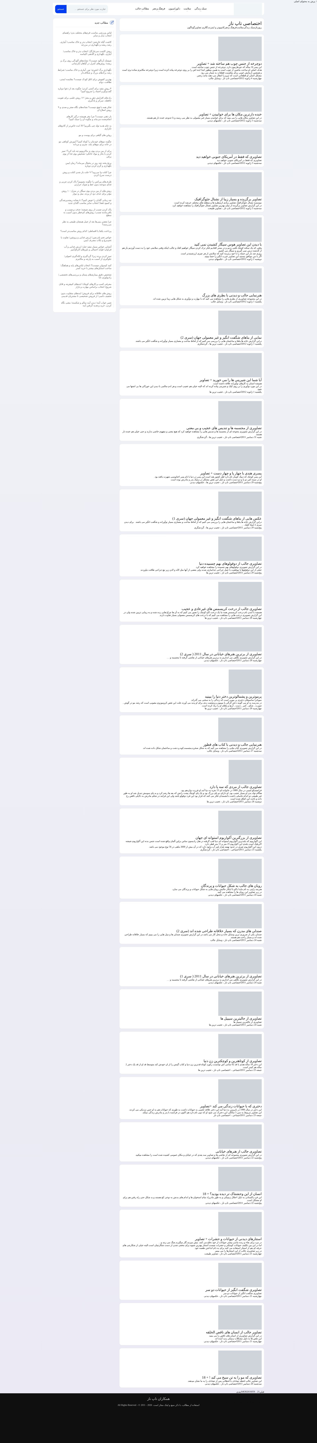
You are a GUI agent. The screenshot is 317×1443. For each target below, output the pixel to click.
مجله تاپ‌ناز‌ (248, 9)
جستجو (60, 9)
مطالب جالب (142, 8)
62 (247, 1391)
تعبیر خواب (232, 1402)
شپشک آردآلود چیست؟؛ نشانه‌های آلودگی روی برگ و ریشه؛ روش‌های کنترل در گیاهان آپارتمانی (86, 62)
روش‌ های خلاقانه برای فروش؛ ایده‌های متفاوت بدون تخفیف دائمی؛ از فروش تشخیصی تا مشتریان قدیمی (86, 294)
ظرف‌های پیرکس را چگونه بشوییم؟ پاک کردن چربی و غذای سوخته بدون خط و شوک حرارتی (85, 183)
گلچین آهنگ (243, 1402)
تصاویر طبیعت (215, 208)
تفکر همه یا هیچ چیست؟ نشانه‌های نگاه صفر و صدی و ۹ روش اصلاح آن (84, 108)
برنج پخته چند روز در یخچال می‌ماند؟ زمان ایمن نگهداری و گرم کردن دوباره (88, 164)
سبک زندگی (200, 8)
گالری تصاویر (201, 27)
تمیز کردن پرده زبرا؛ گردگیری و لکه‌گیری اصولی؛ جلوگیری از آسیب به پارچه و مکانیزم (87, 257)
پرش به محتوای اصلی (304, 1)
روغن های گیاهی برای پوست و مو (95, 135)
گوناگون (191, 27)
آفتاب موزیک (221, 1402)
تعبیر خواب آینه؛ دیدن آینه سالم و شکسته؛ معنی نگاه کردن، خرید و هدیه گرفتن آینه (86, 304)
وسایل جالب (215, 78)
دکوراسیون (174, 8)
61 (249, 1391)
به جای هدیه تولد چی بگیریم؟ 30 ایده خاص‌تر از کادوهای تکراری (84, 127)
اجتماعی (235, 849)
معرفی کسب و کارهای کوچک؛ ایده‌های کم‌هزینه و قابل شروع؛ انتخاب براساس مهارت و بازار (85, 285)
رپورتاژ (258, 27)
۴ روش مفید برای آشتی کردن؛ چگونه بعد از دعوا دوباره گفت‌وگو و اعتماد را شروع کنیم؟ (84, 89)
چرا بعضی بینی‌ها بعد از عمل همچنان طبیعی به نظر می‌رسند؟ (86, 223)
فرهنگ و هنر (158, 8)
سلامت (187, 8)
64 (242, 1391)
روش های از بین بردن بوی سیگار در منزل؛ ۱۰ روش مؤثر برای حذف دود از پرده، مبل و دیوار (86, 192)
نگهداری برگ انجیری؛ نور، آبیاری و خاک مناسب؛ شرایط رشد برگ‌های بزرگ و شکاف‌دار (84, 71)
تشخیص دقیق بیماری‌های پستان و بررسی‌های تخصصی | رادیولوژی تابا (84, 276)
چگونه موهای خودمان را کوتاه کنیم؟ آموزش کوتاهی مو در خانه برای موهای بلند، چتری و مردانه (85, 142)
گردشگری (202, 344)
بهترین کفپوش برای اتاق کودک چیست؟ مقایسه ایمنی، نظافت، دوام (85, 80)
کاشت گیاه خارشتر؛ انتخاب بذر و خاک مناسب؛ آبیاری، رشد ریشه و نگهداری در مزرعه (85, 43)
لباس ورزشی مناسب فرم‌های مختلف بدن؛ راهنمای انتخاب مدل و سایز (86, 34)
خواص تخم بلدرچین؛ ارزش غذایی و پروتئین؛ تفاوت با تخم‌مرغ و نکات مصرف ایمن (86, 238)
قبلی (262, 1392)
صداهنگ (211, 1402)
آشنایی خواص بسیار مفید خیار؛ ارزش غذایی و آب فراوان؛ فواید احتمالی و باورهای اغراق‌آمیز (87, 248)
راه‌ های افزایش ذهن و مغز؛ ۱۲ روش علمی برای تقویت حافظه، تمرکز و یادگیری (84, 99)
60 (251, 1391)
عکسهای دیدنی (214, 120)
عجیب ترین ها (216, 344)
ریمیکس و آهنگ (256, 1402)
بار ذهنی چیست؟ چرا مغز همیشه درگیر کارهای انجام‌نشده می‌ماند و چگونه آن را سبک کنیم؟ (88, 117)
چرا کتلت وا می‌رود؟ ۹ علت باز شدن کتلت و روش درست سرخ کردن (87, 173)
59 (254, 1391)
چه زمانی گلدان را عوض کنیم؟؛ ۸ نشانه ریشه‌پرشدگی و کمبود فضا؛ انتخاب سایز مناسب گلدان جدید (85, 201)
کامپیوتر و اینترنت (216, 27)
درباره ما (260, 1408)
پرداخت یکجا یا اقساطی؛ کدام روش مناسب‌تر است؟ (85, 231)
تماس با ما (251, 1408)
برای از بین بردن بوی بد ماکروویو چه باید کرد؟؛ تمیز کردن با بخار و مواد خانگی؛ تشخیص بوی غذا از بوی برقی (86, 154)
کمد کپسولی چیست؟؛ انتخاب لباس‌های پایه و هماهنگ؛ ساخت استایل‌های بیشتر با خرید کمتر (85, 266)
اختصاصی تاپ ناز (245, 23)
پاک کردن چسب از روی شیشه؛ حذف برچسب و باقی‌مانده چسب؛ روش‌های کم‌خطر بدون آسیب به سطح (87, 212)
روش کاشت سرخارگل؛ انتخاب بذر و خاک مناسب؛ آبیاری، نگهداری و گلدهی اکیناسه (87, 52)
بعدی (238, 1392)
